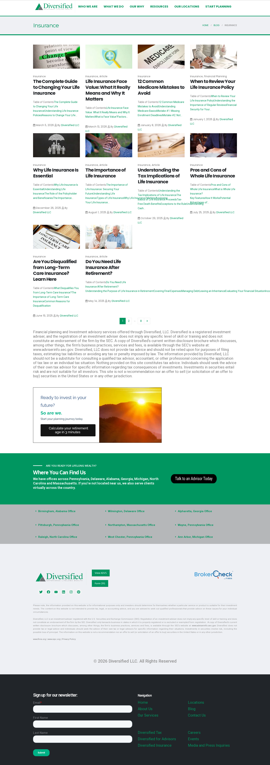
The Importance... (63, 198)
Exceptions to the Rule (173, 203)
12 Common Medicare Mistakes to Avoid (161, 87)
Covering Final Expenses (167, 291)
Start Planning (218, 6)
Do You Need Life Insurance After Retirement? (103, 267)
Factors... (123, 116)
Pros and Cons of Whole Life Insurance (212, 173)
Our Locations (186, 6)
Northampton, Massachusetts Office (131, 525)
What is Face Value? (106, 116)
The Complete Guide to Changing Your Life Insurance (56, 87)
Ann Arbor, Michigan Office (195, 537)
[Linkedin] (63, 592)
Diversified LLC (70, 125)
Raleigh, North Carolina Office (57, 537)
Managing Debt (190, 291)
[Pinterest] (78, 592)
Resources (159, 6)
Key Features (197, 198)
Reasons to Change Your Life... (59, 115)
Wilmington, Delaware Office (126, 511)
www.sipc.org (54, 639)
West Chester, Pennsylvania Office (130, 537)
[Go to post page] (56, 57)
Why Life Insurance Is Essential (55, 173)
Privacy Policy (69, 639)
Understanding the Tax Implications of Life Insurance (158, 176)
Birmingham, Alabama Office (56, 511)
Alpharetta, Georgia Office (195, 511)
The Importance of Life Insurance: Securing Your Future (106, 189)
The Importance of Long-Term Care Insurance (54, 297)
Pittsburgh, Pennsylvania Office (58, 525)
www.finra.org (39, 639)
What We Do (114, 6)
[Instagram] (71, 592)
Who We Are (88, 6)
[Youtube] (56, 592)
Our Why (137, 6)
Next (147, 321)
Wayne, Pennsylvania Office (195, 525)
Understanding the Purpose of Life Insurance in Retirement (119, 291)
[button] (65, 511)
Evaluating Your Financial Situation (245, 291)
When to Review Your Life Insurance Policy (212, 84)
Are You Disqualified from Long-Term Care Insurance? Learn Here (55, 270)
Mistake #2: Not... (172, 115)
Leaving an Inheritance (212, 291)
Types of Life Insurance (110, 198)
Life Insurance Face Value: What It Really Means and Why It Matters (107, 90)
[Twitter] (41, 592)
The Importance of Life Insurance (105, 173)
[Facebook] (48, 592)
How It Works (212, 198)
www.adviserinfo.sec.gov (204, 625)
